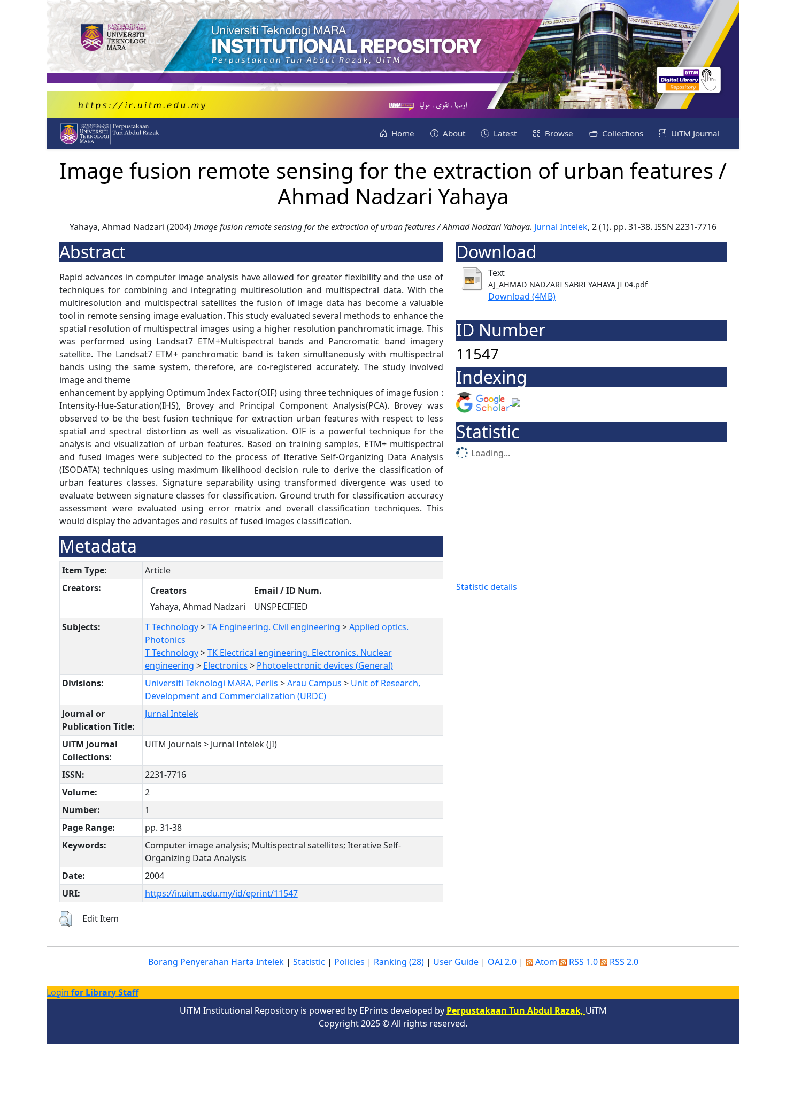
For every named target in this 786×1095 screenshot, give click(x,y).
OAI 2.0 (502, 962)
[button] (65, 919)
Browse (558, 133)
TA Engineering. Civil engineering (273, 627)
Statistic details (486, 587)
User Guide (456, 962)
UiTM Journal (694, 133)
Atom (545, 962)
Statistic (309, 962)
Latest (504, 133)
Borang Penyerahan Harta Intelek (216, 962)
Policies (349, 962)
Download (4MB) (522, 296)
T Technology (171, 627)
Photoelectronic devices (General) (325, 665)
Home (401, 133)
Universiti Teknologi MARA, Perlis (211, 683)
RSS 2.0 (622, 962)
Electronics (225, 665)
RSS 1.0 (582, 962)
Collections (621, 133)
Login (92, 992)
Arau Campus (314, 683)
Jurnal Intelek (561, 227)
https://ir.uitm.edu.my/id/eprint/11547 (221, 893)
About (453, 133)
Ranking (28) (399, 962)
